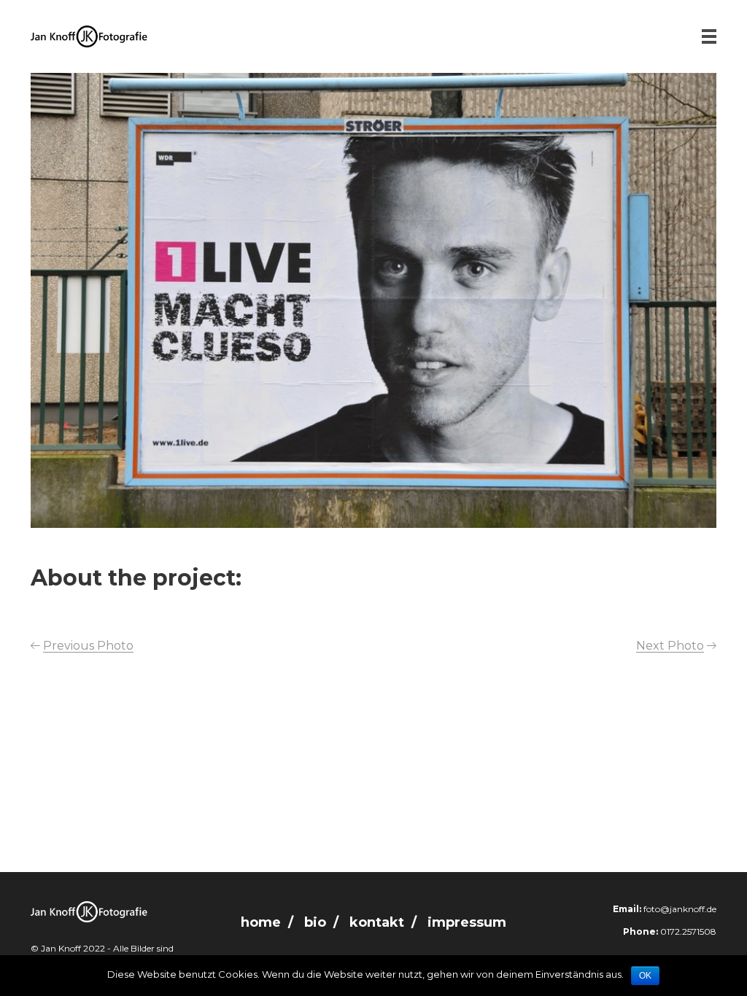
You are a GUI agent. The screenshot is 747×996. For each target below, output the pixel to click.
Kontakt (376, 922)
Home (261, 922)
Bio (315, 922)
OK (645, 975)
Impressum (466, 922)
